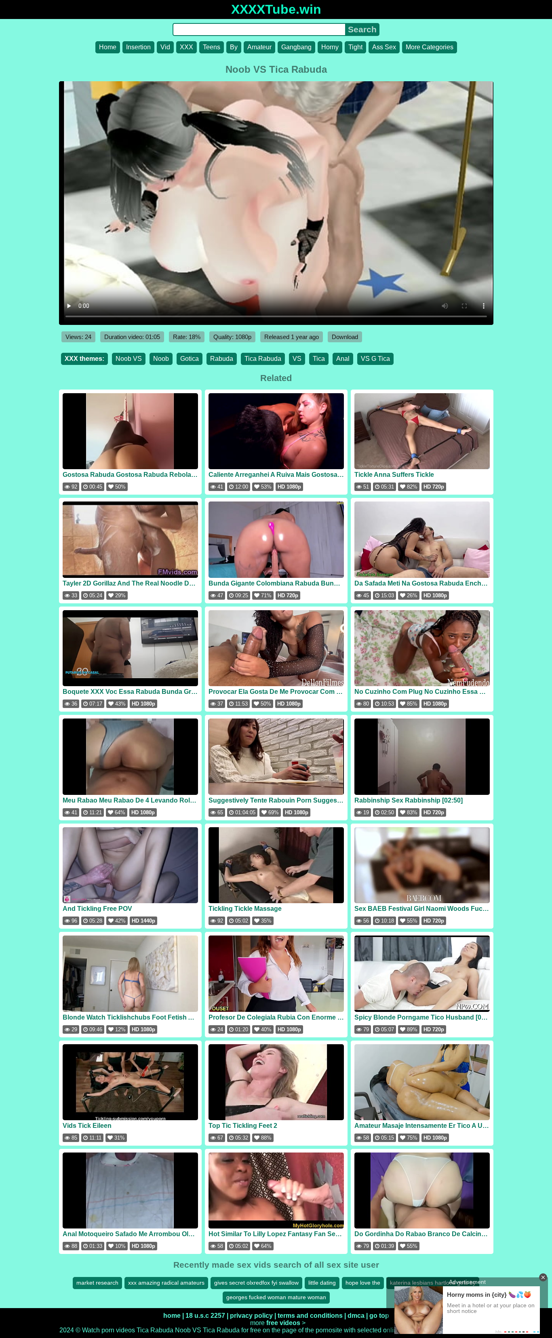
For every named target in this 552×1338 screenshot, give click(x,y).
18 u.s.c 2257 (205, 1315)
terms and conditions (310, 1315)
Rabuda (221, 358)
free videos (283, 1322)
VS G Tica (375, 358)
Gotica (189, 358)
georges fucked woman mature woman (276, 1297)
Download (345, 336)
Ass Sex (384, 47)
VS (297, 358)
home (172, 1315)
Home (107, 47)
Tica (319, 358)
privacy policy (251, 1315)
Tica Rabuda (262, 358)
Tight (355, 47)
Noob (161, 358)
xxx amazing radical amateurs (166, 1282)
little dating (322, 1282)
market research (97, 1282)
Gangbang (296, 47)
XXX (186, 47)
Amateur (259, 47)
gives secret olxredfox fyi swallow (256, 1282)
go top (379, 1315)
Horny (330, 47)
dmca (356, 1315)
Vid (165, 47)
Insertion (138, 47)
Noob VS (129, 358)
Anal (343, 358)
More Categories (429, 47)
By (234, 47)
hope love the (363, 1282)
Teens (211, 47)
